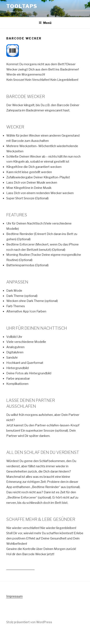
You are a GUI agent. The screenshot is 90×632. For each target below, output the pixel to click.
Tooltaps (21, 6)
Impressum (14, 596)
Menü (47, 23)
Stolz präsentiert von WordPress (29, 622)
